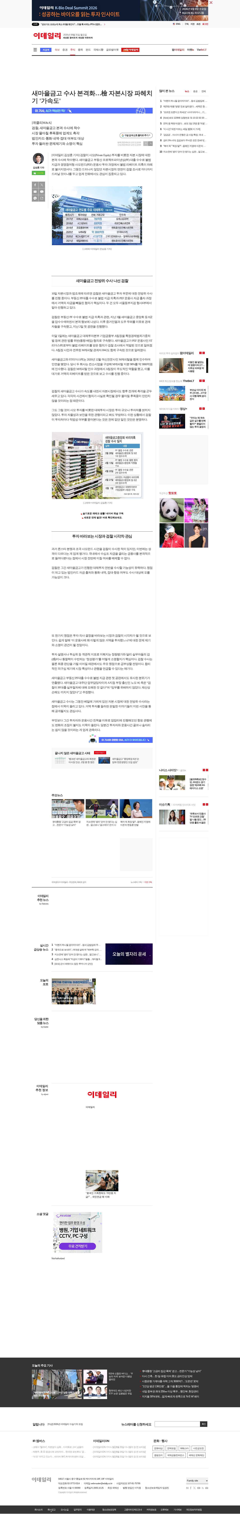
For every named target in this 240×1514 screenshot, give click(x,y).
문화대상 (158, 1448)
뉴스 (187, 91)
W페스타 (184, 1448)
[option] (93, 24)
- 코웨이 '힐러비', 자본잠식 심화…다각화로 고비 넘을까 (57, 1447)
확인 (204, 1424)
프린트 (42, 191)
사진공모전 (198, 1448)
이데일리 (63, 36)
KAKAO (35, 198)
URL (42, 198)
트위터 (42, 185)
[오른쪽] (94, 980)
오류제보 (164, 1509)
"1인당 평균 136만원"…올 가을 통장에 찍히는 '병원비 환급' (172, 1386)
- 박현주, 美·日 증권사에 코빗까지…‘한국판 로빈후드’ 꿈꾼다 (59, 1451)
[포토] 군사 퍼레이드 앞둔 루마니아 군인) (72, 963)
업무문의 (77, 1509)
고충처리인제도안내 (133, 1509)
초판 (198, 24)
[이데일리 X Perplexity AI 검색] (92, 110)
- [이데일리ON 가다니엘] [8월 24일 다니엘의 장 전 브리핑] (119, 1451)
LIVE (35, 24)
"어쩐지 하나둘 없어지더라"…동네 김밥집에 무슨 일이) (79, 945)
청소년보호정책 (109, 1509)
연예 (203, 91)
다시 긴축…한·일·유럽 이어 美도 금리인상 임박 (166, 1376)
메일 (35, 191)
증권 (64, 49)
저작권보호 (151, 1509)
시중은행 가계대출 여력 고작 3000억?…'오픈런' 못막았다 (171, 1381)
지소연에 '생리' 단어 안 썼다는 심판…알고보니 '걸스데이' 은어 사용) (85, 954)
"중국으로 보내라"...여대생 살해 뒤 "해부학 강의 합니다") (79, 949)
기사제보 (177, 1509)
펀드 (88, 49)
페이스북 (35, 185)
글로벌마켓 (112, 49)
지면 (192, 24)
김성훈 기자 (38, 167)
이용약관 (91, 1509)
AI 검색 (46, 50)
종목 (80, 49)
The (202, 49)
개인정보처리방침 (194, 1509)
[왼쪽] (90, 980)
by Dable (44, 1027)
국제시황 (98, 49)
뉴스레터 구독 (136, 882)
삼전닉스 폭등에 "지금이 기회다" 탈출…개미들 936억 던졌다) (82, 959)
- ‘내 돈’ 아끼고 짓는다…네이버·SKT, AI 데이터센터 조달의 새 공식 (59, 1456)
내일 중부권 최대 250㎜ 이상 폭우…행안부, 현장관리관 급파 (173, 1391)
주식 (72, 49)
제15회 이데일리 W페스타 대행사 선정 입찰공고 (70, 1424)
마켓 (190, 49)
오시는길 (64, 1509)
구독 (187, 24)
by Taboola (43, 904)
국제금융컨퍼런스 (175, 1455)
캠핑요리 (158, 1455)
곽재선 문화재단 (196, 1455)
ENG (178, 24)
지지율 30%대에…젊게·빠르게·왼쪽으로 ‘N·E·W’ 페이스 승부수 (174, 1396)
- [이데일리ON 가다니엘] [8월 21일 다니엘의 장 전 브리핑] (119, 1456)
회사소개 (38, 1509)
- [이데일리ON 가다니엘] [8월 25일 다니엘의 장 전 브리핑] (119, 1447)
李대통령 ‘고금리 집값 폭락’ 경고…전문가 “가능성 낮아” (170, 1371)
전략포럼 (171, 1448)
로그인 (205, 24)
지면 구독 (148, 882)
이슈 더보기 (99, 753)
